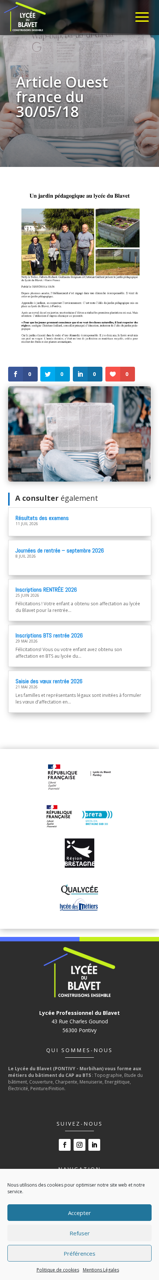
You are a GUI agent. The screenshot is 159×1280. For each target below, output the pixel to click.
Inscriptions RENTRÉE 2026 (46, 589)
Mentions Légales (101, 1270)
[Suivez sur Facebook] (65, 1145)
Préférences (79, 1253)
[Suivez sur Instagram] (79, 1145)
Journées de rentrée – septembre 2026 (60, 550)
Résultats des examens (42, 518)
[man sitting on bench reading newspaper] (79, 479)
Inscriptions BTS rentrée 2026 (49, 635)
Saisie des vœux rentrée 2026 (49, 681)
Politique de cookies (58, 1270)
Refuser (80, 1233)
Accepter (79, 1212)
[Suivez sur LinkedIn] (94, 1145)
